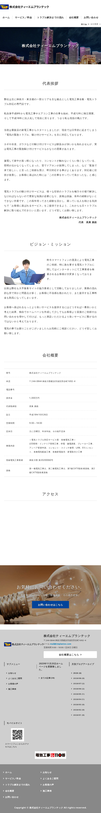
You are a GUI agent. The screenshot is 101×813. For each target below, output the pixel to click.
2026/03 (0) (79, 704)
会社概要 (74, 17)
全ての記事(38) (48, 678)
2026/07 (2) (79, 683)
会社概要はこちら (69, 654)
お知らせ (12, 673)
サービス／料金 (23, 17)
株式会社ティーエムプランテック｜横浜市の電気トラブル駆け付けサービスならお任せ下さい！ (24, 7)
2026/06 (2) (79, 689)
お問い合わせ (91, 17)
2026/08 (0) (79, 678)
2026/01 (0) (79, 715)
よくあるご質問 (15, 678)
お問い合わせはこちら (50, 604)
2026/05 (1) (79, 694)
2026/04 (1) (79, 699)
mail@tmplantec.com (60, 643)
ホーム (6, 17)
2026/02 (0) (79, 710)
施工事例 (12, 689)
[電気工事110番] (50, 755)
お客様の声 (13, 683)
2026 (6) (77, 673)
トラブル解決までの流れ (50, 17)
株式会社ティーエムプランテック (46, 807)
